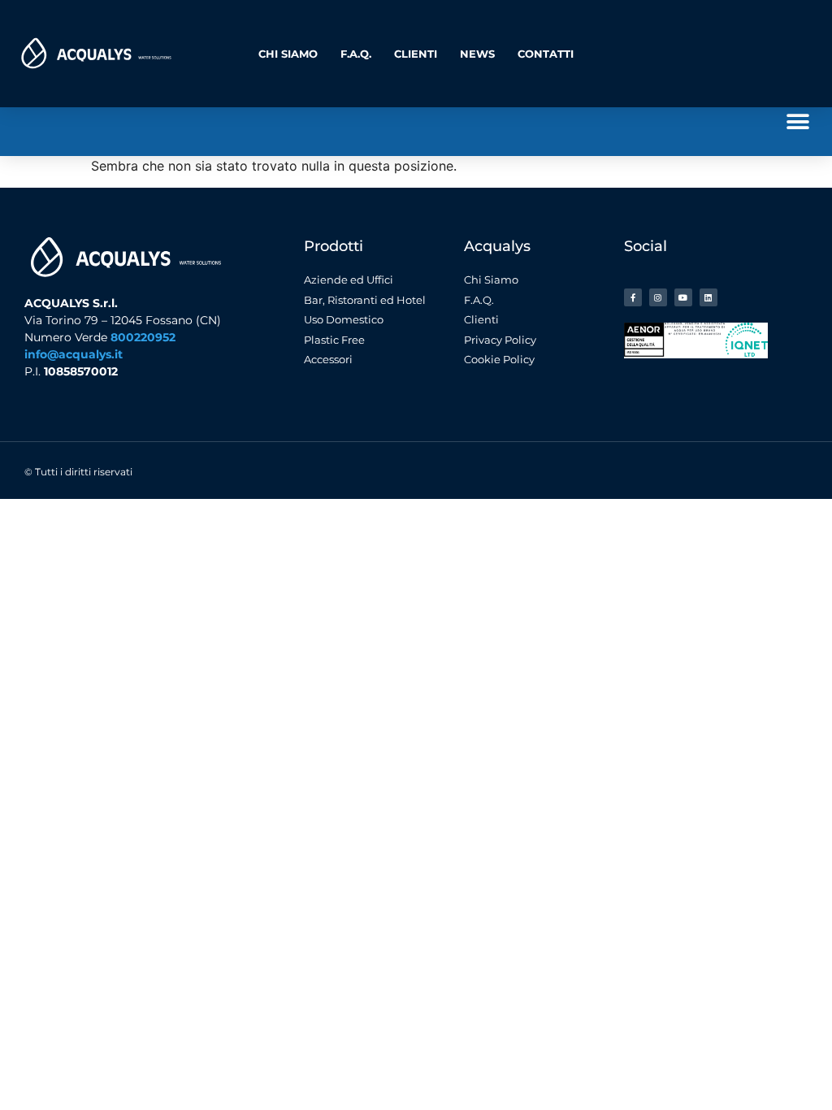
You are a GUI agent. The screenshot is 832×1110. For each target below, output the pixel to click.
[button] (797, 121)
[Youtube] (683, 297)
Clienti (415, 53)
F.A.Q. (355, 53)
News (477, 53)
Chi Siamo (288, 53)
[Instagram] (658, 297)
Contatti (546, 53)
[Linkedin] (708, 297)
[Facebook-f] (633, 297)
